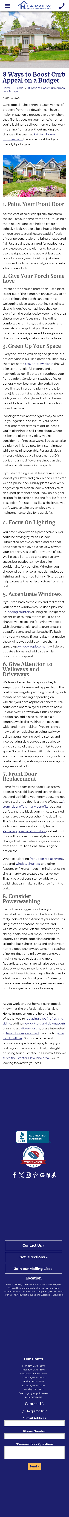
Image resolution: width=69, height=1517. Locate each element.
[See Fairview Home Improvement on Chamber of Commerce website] (33, 1157)
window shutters (28, 863)
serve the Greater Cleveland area (26, 1058)
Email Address (35, 1418)
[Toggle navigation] (7, 6)
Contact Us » (33, 1245)
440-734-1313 (35, 1397)
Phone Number (34, 1431)
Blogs (19, 88)
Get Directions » (33, 1257)
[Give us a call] (61, 6)
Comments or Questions (35, 1444)
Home (7, 88)
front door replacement (46, 859)
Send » (34, 1466)
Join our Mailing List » (33, 1269)
